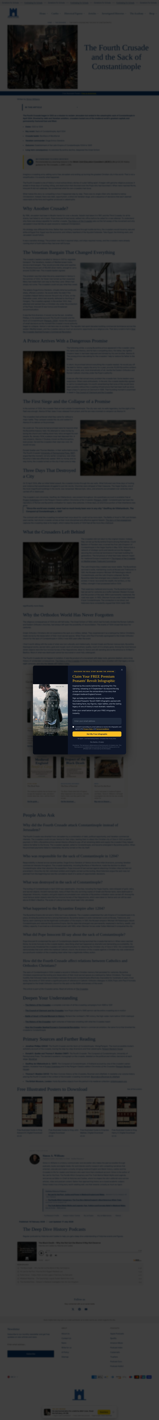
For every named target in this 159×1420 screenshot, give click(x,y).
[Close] (122, 669)
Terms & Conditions (102, 729)
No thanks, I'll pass (97, 742)
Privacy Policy (88, 729)
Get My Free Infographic (97, 734)
